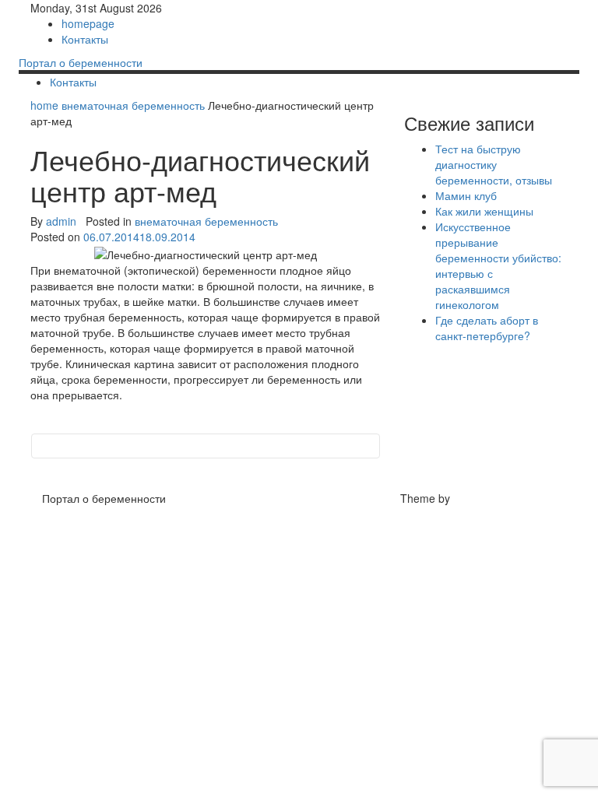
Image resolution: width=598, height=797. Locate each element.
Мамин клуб (466, 195)
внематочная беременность (133, 105)
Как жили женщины (484, 211)
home (46, 105)
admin (61, 221)
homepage (88, 23)
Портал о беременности (80, 62)
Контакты (85, 39)
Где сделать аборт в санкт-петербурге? (486, 327)
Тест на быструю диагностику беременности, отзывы (493, 164)
